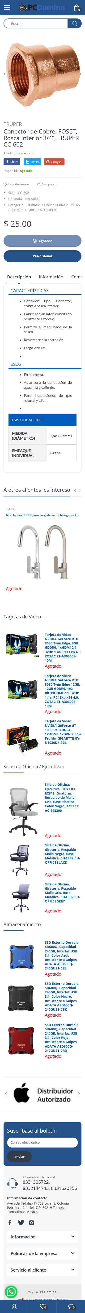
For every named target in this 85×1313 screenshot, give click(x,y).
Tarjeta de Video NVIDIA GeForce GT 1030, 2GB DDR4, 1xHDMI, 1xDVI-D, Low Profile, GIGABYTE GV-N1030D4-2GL (63, 732)
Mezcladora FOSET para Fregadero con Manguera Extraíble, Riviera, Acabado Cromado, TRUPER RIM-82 (42, 515)
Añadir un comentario (19, 153)
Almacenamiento (22, 924)
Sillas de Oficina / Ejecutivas (34, 766)
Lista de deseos (18, 184)
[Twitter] (20, 1222)
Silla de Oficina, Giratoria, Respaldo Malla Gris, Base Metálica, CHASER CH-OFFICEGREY (62, 893)
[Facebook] (9, 1222)
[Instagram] (31, 1222)
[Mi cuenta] (14, 1306)
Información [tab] (51, 277)
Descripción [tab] (19, 277)
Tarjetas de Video (22, 616)
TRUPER (13, 124)
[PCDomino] (42, 7)
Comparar (49, 184)
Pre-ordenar (42, 256)
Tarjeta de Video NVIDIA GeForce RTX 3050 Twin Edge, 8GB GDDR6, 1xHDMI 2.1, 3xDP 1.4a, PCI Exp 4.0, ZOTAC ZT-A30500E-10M (63, 648)
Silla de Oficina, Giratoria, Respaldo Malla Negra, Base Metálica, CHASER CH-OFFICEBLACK (62, 854)
